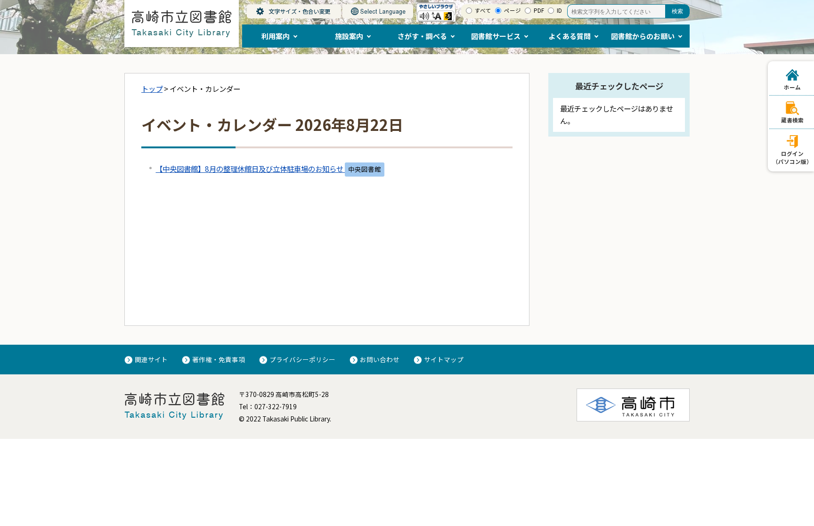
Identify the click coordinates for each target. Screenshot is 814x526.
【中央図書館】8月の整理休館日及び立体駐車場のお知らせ (250, 168)
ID (559, 10)
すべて (483, 10)
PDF (539, 10)
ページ (512, 10)
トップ (152, 88)
